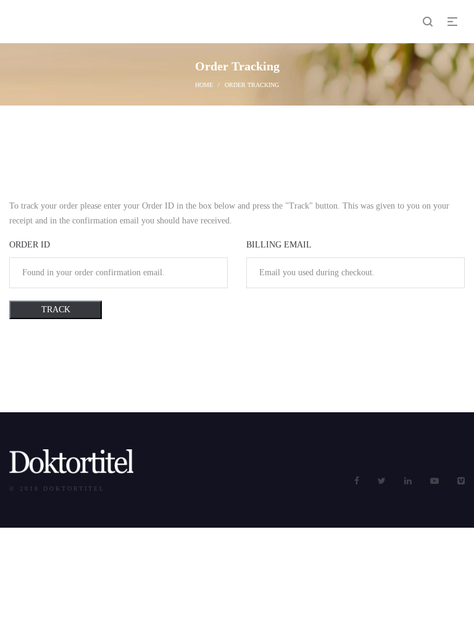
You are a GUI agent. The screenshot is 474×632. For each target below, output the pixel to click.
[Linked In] (408, 481)
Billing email (279, 244)
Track (55, 309)
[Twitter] (382, 481)
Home (204, 84)
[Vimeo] (461, 481)
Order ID (29, 244)
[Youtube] (434, 481)
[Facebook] (356, 481)
